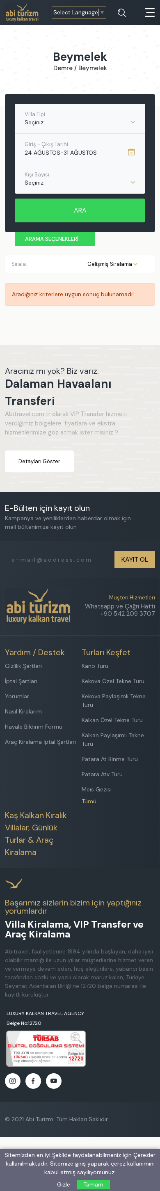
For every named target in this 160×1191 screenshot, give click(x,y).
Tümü (89, 801)
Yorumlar (17, 696)
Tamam (93, 1184)
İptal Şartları (21, 681)
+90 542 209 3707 (127, 614)
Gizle (63, 1184)
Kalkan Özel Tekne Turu (112, 720)
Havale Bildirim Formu (33, 726)
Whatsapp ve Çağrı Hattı (120, 606)
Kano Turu (95, 666)
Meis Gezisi (97, 789)
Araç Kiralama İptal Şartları (40, 741)
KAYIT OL (134, 559)
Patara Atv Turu (102, 774)
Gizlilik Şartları (23, 666)
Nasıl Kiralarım (23, 711)
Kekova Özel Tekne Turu (113, 681)
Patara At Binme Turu (110, 759)
